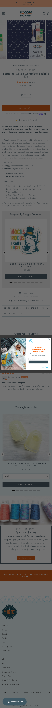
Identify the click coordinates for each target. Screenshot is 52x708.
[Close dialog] (49, 339)
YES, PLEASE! (38, 362)
